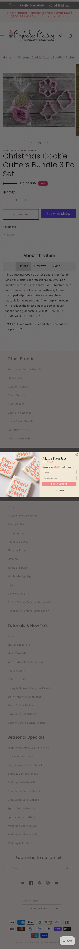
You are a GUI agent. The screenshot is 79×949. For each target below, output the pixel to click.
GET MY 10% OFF (59, 484)
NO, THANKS (59, 490)
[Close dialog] (77, 454)
